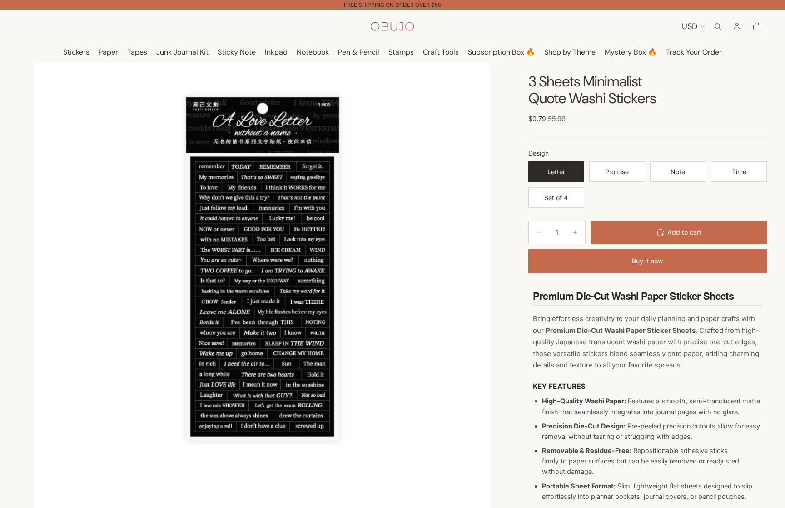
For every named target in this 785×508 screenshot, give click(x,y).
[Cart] (757, 26)
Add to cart (684, 232)
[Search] (718, 26)
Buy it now (647, 261)
